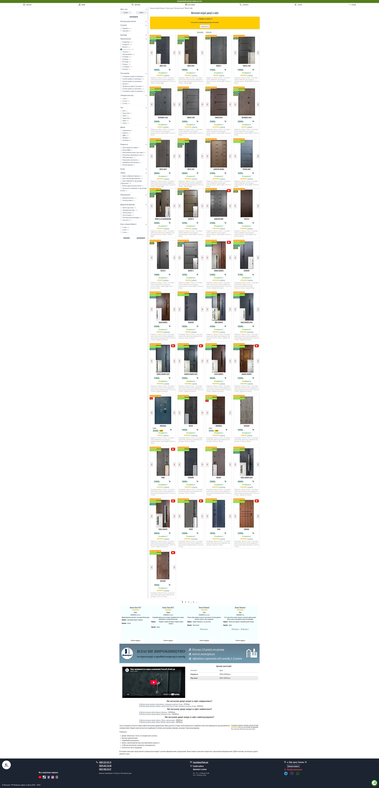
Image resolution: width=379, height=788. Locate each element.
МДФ (126, 135)
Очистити (126, 238)
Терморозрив (128, 212)
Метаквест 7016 (163, 117)
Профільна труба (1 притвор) (133, 86)
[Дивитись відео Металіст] (173, 552)
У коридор (127, 66)
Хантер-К (191, 219)
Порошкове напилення (131, 160)
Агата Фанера (218, 374)
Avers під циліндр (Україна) (133, 178)
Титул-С (163, 270)
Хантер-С (191, 270)
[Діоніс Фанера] (219, 254)
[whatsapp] (299, 773)
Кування (126, 133)
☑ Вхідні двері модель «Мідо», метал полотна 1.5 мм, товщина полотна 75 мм (167, 706)
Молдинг (127, 138)
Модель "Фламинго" (204, 607)
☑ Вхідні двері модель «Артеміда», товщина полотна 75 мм (161, 704)
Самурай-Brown (218, 169)
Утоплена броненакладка (132, 217)
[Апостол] (191, 306)
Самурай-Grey (218, 219)
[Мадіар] (219, 461)
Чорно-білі (127, 118)
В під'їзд (127, 59)
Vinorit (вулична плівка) (131, 147)
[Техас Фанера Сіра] (247, 461)
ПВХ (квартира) (129, 157)
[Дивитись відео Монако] (257, 500)
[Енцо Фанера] (163, 306)
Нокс (218, 529)
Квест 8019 (190, 66)
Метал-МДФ (128, 150)
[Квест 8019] (191, 49)
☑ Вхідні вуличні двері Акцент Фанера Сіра (155, 714)
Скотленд (219, 426)
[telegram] (287, 773)
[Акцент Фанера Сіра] (191, 358)
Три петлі (127, 220)
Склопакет (127, 140)
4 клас (126, 230)
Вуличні (126, 47)
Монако (246, 529)
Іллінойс (191, 477)
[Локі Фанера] (219, 306)
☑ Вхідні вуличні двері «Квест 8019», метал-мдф (157, 722)
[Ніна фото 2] (245, 632)
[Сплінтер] (247, 254)
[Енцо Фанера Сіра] (247, 306)
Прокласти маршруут (293, 766)
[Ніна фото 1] (236, 632)
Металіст (163, 581)
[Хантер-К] (191, 203)
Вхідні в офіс (128, 49)
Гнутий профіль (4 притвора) (133, 81)
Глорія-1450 (191, 117)
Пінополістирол (129, 200)
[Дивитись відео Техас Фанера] (173, 500)
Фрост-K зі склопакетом (163, 219)
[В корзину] (169, 69)
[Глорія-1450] (191, 101)
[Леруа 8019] (163, 153)
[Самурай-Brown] (219, 153)
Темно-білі (127, 113)
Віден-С (218, 66)
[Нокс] (219, 513)
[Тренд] (191, 513)
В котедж (127, 61)
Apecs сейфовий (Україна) (133, 176)
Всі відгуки (235, 729)
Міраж (191, 426)
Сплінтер (247, 270)
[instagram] (53, 778)
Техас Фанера (163, 529)
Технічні (127, 52)
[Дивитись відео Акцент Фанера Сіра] (201, 345)
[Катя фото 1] (204, 632)
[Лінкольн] (163, 409)
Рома (163, 477)
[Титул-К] (247, 203)
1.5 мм (126, 101)
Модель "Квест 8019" (168, 607)
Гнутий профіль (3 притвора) (133, 89)
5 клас (125, 232)
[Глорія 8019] (219, 101)
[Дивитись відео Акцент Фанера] (257, 345)
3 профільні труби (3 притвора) (134, 76)
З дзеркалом (127, 130)
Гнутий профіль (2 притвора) (133, 79)
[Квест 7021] (163, 49)
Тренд (191, 529)
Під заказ (127, 31)
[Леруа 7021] (191, 153)
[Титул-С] (163, 254)
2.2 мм (126, 103)
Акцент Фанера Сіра (190, 374)
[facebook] (48, 778)
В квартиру (128, 42)
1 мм (125, 98)
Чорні (126, 115)
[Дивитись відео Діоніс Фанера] (229, 242)
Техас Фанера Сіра (247, 477)
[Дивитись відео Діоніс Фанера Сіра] (173, 345)
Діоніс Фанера (219, 270)
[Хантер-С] (191, 254)
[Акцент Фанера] (247, 358)
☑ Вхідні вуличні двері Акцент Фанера (153, 712)
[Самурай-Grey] (219, 203)
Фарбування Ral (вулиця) (132, 162)
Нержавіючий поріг (130, 210)
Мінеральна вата (129, 198)
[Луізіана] (247, 409)
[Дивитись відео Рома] (173, 449)
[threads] (57, 778)
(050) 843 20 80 (105, 765)
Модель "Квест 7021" (135, 607)
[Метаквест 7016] (163, 101)
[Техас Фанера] (163, 513)
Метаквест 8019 (247, 117)
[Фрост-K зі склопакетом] (163, 203)
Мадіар (218, 477)
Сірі (125, 111)
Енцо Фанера (163, 322)
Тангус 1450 (246, 66)
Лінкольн (163, 426)
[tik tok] (44, 778)
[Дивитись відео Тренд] (201, 500)
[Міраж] (191, 409)
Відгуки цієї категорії (247, 729)
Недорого (127, 28)
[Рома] (163, 461)
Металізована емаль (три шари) (134, 152)
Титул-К (246, 219)
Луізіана (247, 426)
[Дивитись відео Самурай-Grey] (229, 190)
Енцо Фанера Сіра (246, 322)
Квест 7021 (163, 66)
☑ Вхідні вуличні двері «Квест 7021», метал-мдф (157, 720)
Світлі (126, 120)
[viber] (293, 773)
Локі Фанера (219, 322)
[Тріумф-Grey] (247, 153)
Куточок (126, 84)
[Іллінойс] (191, 461)
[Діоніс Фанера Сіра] (163, 358)
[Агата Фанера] (219, 358)
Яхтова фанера (129, 165)
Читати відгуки (135, 640)
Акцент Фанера (247, 374)
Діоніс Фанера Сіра (163, 374)
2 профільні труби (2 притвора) (134, 91)
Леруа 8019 (163, 169)
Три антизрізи (128, 215)
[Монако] (247, 513)
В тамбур (127, 57)
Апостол (191, 322)
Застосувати (133, 17)
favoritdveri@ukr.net (200, 762)
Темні (126, 123)
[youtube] (40, 778)
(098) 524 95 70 (205, 26)
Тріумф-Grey (247, 169)
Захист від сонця (129, 207)
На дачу (127, 64)
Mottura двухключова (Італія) (133, 186)
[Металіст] (163, 565)
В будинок (127, 44)
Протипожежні (129, 54)
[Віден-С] (219, 49)
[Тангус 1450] (247, 49)
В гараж (127, 69)
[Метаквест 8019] (247, 101)
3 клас (126, 227)
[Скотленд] (219, 409)
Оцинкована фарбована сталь (134, 155)
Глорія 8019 (219, 117)
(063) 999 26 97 (105, 769)
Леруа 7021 (190, 169)
